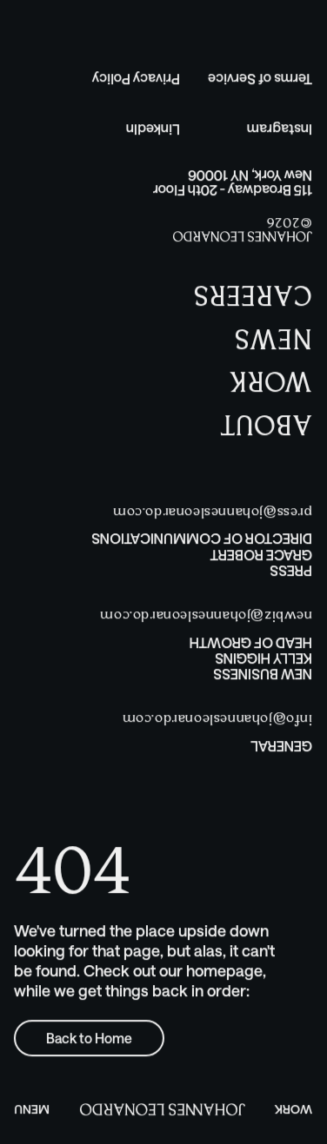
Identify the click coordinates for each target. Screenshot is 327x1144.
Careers (253, 293)
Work (293, 1109)
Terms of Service (260, 79)
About (266, 422)
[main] (163, 988)
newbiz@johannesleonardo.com (206, 615)
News (273, 336)
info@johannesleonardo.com (217, 719)
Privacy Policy (136, 79)
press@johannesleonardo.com (212, 512)
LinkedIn (153, 130)
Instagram (279, 130)
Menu (32, 1109)
